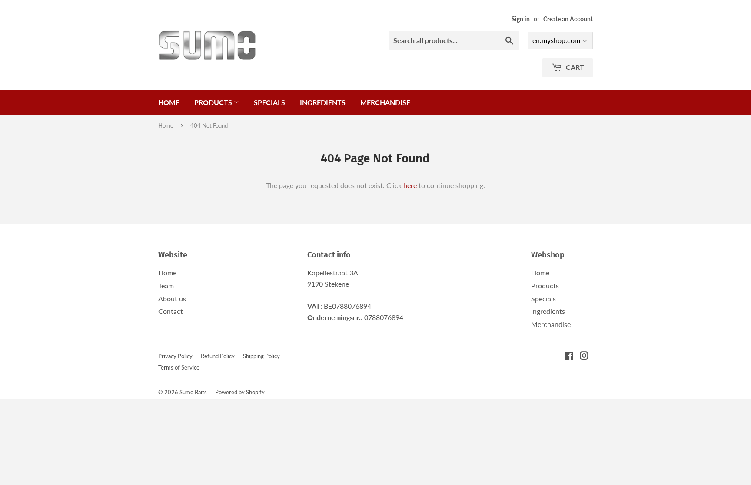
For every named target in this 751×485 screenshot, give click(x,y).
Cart (574, 67)
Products (214, 102)
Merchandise (385, 102)
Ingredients (323, 102)
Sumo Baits (193, 392)
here (410, 185)
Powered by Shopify (240, 392)
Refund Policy (218, 356)
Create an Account (568, 19)
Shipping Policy (261, 356)
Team (166, 285)
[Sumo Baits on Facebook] (569, 356)
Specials (269, 102)
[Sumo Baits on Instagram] (584, 356)
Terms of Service (178, 367)
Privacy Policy (175, 356)
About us (172, 298)
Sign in (521, 19)
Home (168, 102)
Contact (170, 311)
